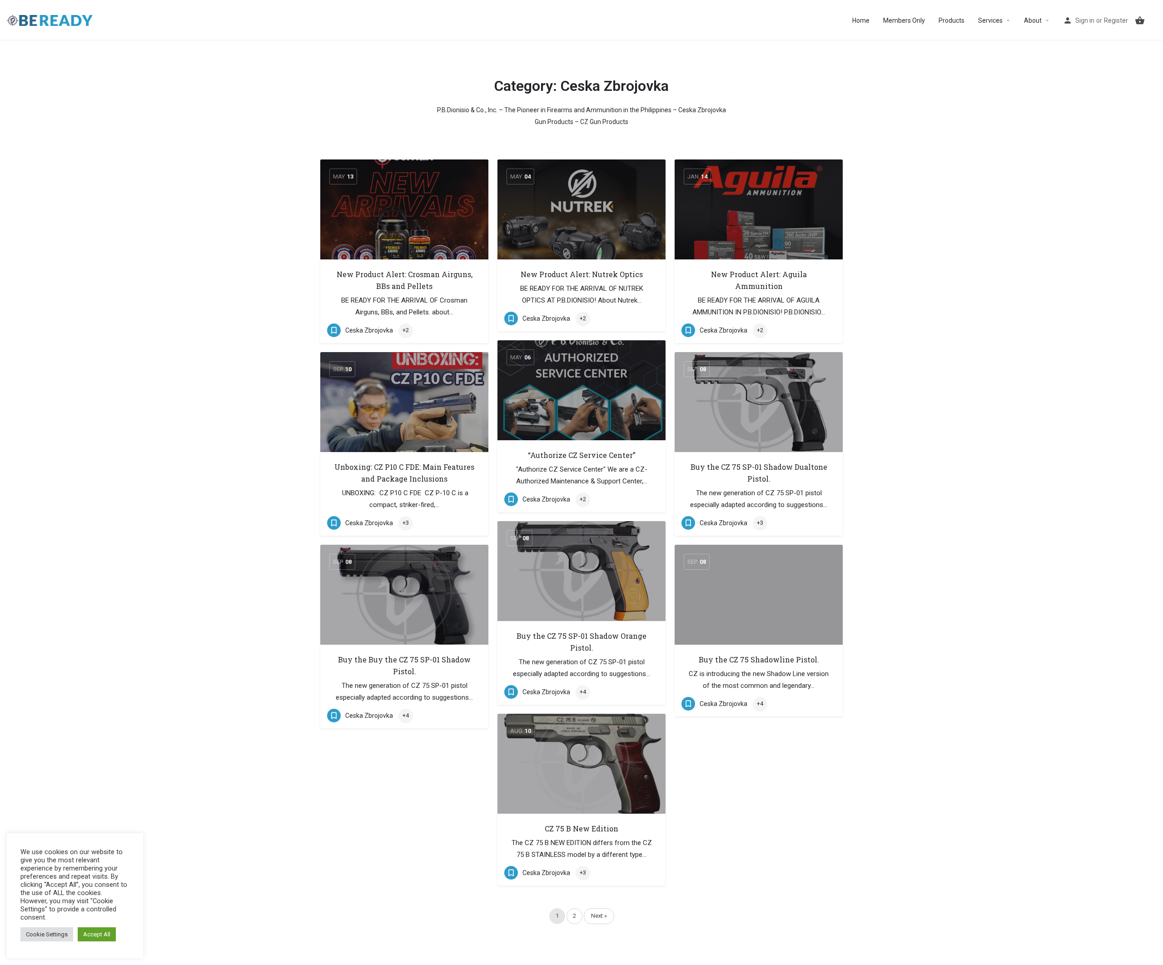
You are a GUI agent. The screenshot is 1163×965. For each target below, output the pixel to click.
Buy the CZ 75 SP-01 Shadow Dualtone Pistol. (759, 472)
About (1033, 20)
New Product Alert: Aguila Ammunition (759, 280)
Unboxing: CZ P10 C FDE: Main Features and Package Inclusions (404, 472)
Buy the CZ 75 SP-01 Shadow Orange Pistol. (581, 641)
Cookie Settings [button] (47, 934)
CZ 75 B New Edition (581, 828)
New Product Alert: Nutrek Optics (582, 274)
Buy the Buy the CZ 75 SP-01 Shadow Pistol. (404, 665)
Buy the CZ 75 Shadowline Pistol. (759, 659)
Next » (599, 915)
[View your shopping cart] (1140, 20)
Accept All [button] (96, 934)
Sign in (1084, 20)
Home (861, 20)
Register (1116, 20)
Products (951, 20)
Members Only (904, 20)
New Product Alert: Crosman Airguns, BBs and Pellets (404, 280)
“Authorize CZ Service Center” (582, 455)
